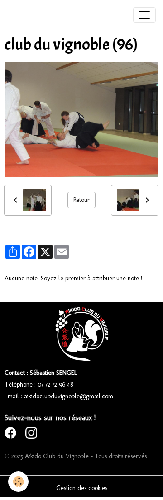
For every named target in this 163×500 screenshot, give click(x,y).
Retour (81, 200)
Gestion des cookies (81, 488)
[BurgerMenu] (144, 15)
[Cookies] (18, 481)
